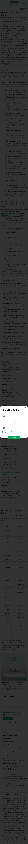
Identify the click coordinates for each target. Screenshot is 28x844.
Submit (14, 437)
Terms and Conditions (16, 432)
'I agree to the (13, 432)
